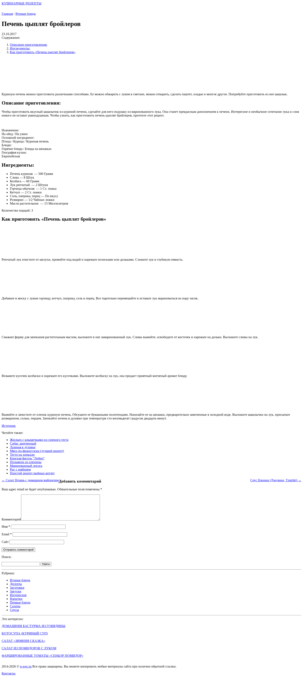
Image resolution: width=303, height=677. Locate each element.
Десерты (16, 584)
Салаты (15, 606)
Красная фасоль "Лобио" (27, 458)
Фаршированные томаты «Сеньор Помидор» (42, 655)
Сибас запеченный (23, 443)
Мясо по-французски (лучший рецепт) (37, 451)
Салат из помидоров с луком (29, 648)
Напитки (16, 598)
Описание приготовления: (28, 44)
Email (7, 534)
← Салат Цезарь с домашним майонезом (30, 480)
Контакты (8, 673)
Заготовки (17, 587)
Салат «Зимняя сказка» (23, 641)
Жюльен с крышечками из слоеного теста (39, 440)
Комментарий (11, 519)
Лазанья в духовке (22, 447)
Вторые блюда (20, 580)
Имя (6, 526)
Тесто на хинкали (22, 454)
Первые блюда (20, 602)
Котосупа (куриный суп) (25, 633)
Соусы (14, 610)
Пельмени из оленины (25, 462)
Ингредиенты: (20, 48)
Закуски (15, 591)
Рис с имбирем (20, 469)
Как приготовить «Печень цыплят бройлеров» (42, 52)
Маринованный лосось (26, 465)
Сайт (5, 542)
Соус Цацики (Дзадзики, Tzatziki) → (275, 480)
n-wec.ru (26, 666)
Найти (46, 564)
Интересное (18, 595)
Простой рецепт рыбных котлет (32, 473)
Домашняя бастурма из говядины (33, 626)
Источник (9, 425)
